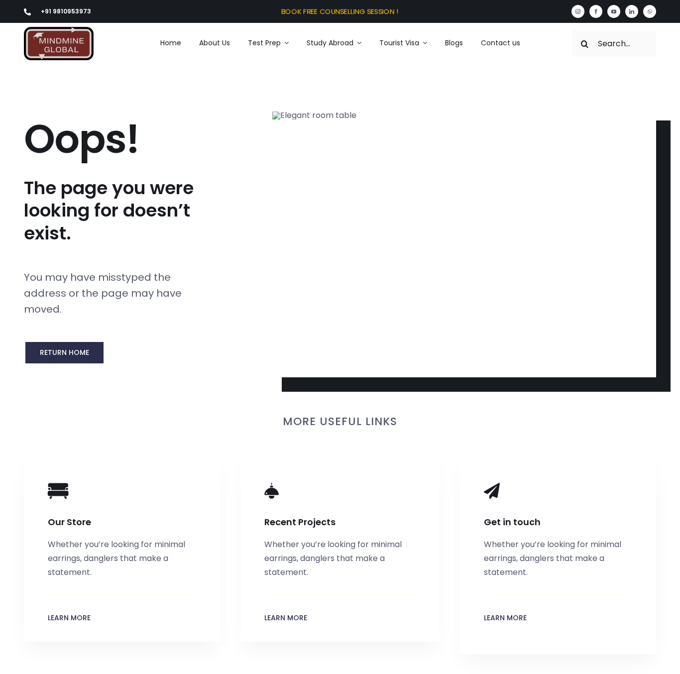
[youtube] (613, 11)
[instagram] (577, 11)
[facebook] (595, 11)
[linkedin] (631, 11)
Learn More (69, 618)
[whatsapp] (649, 11)
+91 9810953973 (66, 11)
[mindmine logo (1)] (59, 30)
